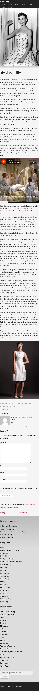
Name (2, 466)
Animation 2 (4, 632)
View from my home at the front (11, 651)
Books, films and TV (7, 550)
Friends (3, 570)
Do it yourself (5, 559)
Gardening (4, 573)
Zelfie (2, 617)
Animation (4, 634)
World (2, 602)
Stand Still (4, 660)
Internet (3, 579)
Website (3, 479)
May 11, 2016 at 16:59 (25, 417)
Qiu (1, 529)
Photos (17, 4)
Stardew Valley (11, 529)
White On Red (5, 649)
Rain (2, 654)
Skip (2, 637)
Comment (4, 442)
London (3, 584)
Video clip (4, 599)
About (3, 7)
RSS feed (19, 686)
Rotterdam (4, 593)
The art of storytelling (7, 611)
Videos (24, 4)
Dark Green (4, 620)
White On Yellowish (7, 614)
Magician (16, 526)
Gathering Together (18, 532)
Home (3, 4)
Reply (26, 426)
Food (2, 567)
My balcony (4, 626)
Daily (2, 556)
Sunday (9, 534)
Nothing (3, 623)
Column (3, 553)
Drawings (10, 4)
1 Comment (4, 409)
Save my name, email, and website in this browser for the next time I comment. (18, 489)
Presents (3, 590)
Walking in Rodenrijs (7, 646)
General (3, 576)
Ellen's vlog (4, 564)
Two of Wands (5, 666)
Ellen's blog (4, 1)
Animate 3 (4, 629)
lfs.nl (2, 582)
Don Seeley (4, 532)
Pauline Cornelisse (6, 211)
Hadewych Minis (24, 211)
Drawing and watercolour (9, 562)
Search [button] (4, 676)
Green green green (7, 657)
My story (15, 406)
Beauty (2, 547)
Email (2, 472)
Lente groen (4, 663)
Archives (10, 7)
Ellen (29, 403)
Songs (30, 4)
